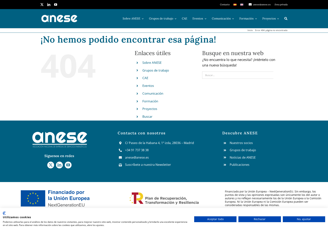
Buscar (147, 116)
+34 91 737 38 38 (137, 150)
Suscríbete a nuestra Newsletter (148, 165)
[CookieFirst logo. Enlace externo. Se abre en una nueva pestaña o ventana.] (4, 213)
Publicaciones (239, 165)
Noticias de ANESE (243, 157)
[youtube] (55, 4)
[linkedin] (48, 4)
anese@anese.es (137, 157)
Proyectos (149, 109)
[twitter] (41, 4)
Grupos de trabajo (155, 70)
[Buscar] (285, 18)
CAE (145, 78)
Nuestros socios (241, 143)
